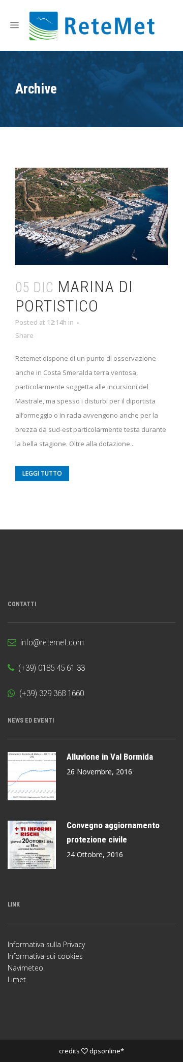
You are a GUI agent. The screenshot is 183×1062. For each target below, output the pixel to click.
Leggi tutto (42, 473)
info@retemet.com (50, 642)
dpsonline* (106, 1050)
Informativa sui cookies (45, 956)
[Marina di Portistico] (91, 216)
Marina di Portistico (74, 296)
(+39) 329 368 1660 (49, 693)
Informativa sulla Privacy (46, 944)
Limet (17, 979)
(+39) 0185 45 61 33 (49, 668)
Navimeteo (25, 968)
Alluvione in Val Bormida (110, 757)
